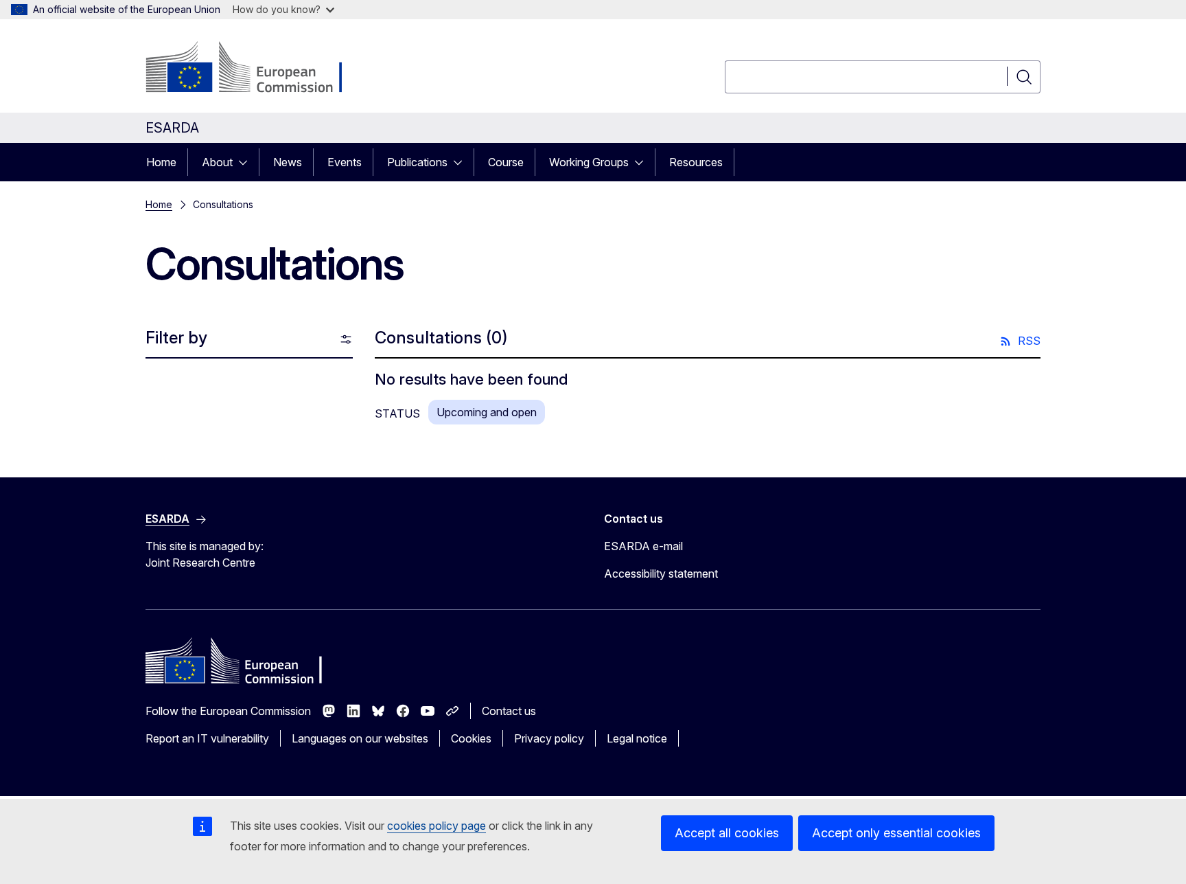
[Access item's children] (247, 162)
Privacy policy (549, 738)
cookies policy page (436, 825)
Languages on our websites (360, 738)
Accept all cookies (727, 833)
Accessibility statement (661, 573)
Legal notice (637, 738)
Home (161, 162)
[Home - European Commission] (256, 68)
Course (506, 162)
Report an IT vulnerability (207, 738)
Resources (696, 162)
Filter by (176, 338)
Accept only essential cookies (896, 833)
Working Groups (589, 162)
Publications (417, 162)
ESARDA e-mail (643, 546)
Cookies (471, 738)
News (287, 162)
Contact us (509, 711)
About (217, 162)
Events (344, 162)
